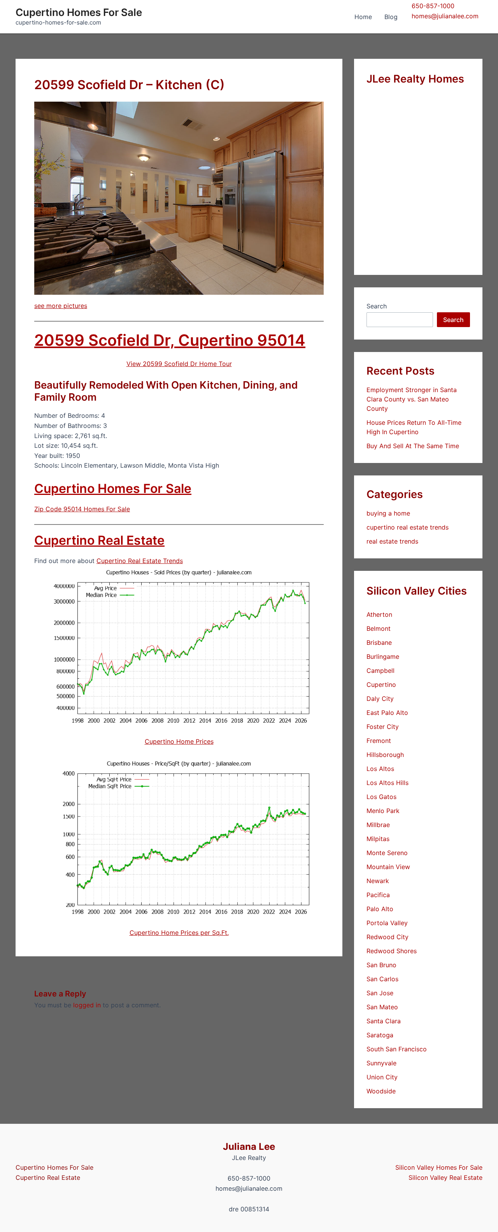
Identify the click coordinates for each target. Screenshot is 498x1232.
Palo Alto (379, 909)
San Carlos (382, 979)
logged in (87, 1005)
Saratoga (379, 1035)
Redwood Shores (391, 951)
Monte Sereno (387, 853)
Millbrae (378, 825)
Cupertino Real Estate (99, 540)
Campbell (380, 670)
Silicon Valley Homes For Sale (438, 1167)
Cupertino (381, 684)
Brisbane (379, 642)
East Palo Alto (387, 712)
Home (363, 17)
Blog (391, 17)
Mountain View (388, 867)
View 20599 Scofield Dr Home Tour (179, 364)
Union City (382, 1077)
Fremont (378, 740)
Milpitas (377, 839)
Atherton (379, 614)
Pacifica (378, 895)
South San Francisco (396, 1049)
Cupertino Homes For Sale (79, 12)
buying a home (388, 513)
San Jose (379, 993)
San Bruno (381, 965)
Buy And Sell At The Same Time (412, 446)
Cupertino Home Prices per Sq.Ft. (179, 932)
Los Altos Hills (387, 783)
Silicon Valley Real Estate (445, 1177)
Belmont (378, 628)
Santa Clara (383, 1021)
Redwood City (387, 937)
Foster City (382, 726)
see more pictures (60, 306)
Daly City (380, 698)
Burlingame (382, 656)
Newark (377, 881)
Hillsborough (385, 755)
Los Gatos (381, 797)
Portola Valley (387, 923)
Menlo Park (383, 811)
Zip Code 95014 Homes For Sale (82, 509)
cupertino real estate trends (407, 527)
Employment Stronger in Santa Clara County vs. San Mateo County (411, 399)
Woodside (381, 1091)
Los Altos (380, 769)
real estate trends (392, 541)
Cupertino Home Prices (179, 741)
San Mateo (382, 1007)
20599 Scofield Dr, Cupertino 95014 (169, 340)
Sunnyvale (381, 1063)
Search (376, 306)
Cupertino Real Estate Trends (139, 561)
